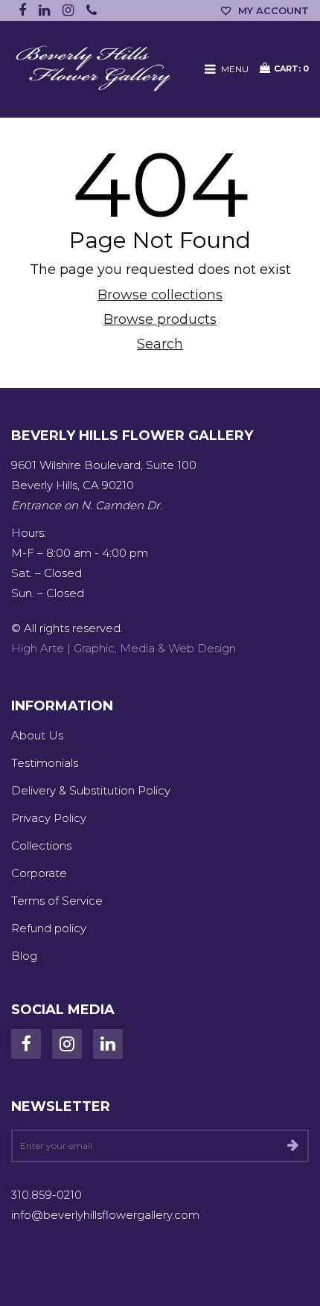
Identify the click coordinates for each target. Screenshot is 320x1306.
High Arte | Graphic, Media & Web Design (123, 648)
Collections (41, 845)
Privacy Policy (48, 818)
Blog (24, 956)
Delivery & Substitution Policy (90, 790)
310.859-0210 (46, 1195)
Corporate (39, 873)
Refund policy (48, 928)
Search (160, 344)
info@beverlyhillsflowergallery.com (105, 1215)
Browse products (160, 319)
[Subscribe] (292, 1146)
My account (273, 10)
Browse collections (160, 295)
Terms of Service (57, 901)
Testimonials (44, 763)
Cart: (291, 68)
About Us (37, 735)
